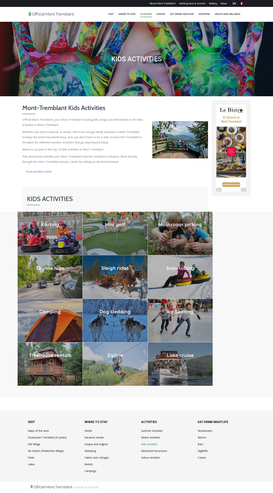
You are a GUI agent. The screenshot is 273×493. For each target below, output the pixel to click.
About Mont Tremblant (163, 3)
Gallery (213, 3)
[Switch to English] (234, 3)
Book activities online (39, 171)
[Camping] (50, 320)
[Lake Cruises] (180, 364)
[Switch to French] (241, 3)
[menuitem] (111, 14)
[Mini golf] (115, 233)
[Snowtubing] (180, 277)
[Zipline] (115, 364)
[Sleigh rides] (115, 277)
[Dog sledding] (115, 320)
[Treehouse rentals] (50, 364)
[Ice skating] (180, 320)
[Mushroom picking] (180, 233)
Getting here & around (192, 3)
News (224, 3)
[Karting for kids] (50, 233)
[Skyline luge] (50, 277)
